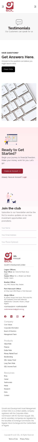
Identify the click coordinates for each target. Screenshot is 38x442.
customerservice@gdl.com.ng (14, 309)
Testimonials (8, 382)
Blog (5, 376)
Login (24, 177)
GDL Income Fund (10, 366)
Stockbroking (8, 357)
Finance (6, 347)
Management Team (10, 334)
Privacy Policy (24, 439)
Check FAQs (8, 69)
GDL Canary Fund (10, 360)
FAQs (5, 392)
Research (7, 389)
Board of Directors (10, 331)
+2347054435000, (10, 306)
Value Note (7, 344)
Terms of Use (13, 439)
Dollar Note (8, 350)
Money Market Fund (10, 353)
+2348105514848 (21, 306)
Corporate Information (11, 328)
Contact (6, 395)
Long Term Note (9, 363)
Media (6, 385)
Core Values (8, 324)
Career (6, 379)
